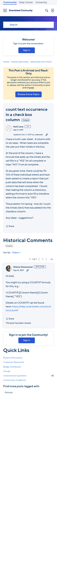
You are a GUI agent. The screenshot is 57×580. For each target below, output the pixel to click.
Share (10, 226)
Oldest (15, 252)
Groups (6, 371)
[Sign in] (52, 10)
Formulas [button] (9, 392)
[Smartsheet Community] (21, 10)
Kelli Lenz (18, 126)
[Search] (47, 10)
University (41, 2)
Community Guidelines (14, 380)
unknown (39, 134)
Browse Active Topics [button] (28, 94)
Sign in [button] (26, 50)
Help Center (26, 2)
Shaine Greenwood (23, 267)
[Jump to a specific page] (51, 259)
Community (10, 2)
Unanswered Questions (28, 375)
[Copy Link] (47, 134)
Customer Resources (13, 362)
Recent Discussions (12, 357)
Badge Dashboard (12, 366)
